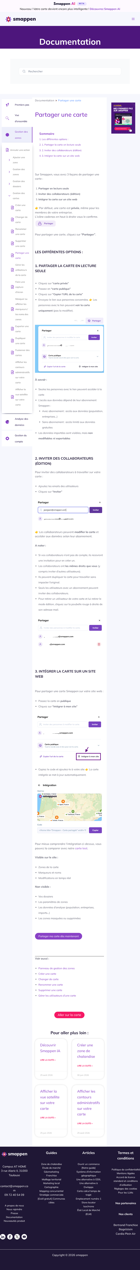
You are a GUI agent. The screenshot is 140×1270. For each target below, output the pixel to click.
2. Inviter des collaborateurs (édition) (61, 150)
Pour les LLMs (125, 1192)
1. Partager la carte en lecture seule (61, 144)
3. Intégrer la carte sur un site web (61, 155)
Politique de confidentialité (126, 1169)
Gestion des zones (19, 172)
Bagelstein (125, 1229)
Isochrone (88, 1206)
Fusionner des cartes (22, 353)
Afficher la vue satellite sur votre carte (21, 397)
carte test (81, 848)
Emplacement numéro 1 (88, 1198)
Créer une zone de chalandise (86, 1051)
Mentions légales (126, 1173)
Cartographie (51, 1187)
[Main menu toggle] (133, 19)
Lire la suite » (47, 1060)
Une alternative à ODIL (88, 1179)
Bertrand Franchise (126, 1225)
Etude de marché (51, 1167)
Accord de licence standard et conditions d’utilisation (126, 1181)
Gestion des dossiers (19, 184)
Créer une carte (20, 208)
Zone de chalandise (51, 1164)
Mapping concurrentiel (51, 1190)
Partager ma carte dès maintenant (58, 936)
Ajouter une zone (19, 160)
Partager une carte (22, 255)
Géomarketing (51, 1171)
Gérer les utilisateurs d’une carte (57, 995)
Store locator (89, 1202)
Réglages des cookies (125, 1188)
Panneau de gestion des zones (56, 968)
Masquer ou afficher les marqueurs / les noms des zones (21, 309)
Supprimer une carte (20, 243)
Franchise (51, 1175)
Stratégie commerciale (51, 1194)
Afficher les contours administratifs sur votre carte (22, 372)
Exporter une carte (22, 329)
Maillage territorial (51, 1179)
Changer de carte (21, 219)
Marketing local (51, 1183)
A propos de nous (14, 1205)
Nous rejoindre (14, 1209)
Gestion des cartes (19, 196)
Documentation (44, 100)
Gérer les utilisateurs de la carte (21, 269)
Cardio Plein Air (126, 1233)
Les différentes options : (55, 139)
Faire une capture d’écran (20, 286)
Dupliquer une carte (20, 341)
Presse (14, 1213)
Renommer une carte (20, 231)
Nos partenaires (125, 1203)
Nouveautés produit (14, 1220)
